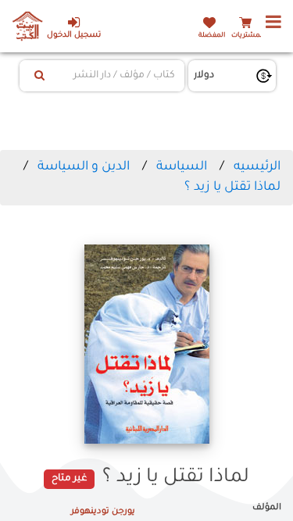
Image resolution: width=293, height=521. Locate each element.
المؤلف (266, 507)
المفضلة (211, 35)
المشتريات (248, 35)
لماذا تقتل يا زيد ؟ (232, 187)
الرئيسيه (257, 167)
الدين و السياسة (84, 167)
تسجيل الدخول (74, 35)
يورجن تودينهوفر (103, 511)
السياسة (181, 167)
